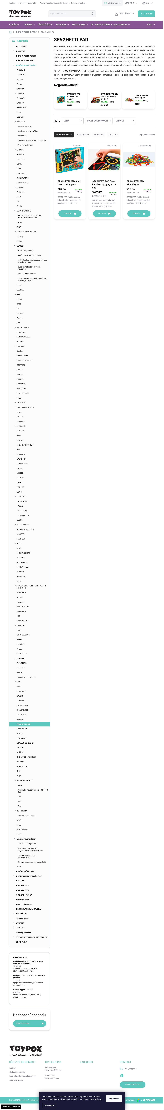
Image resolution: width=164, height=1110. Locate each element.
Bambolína (21, 98)
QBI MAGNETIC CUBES (26, 677)
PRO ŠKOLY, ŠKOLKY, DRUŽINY (28, 909)
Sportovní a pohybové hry (28, 131)
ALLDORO (21, 75)
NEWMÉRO (21, 611)
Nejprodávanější (64, 135)
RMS (19, 687)
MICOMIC (21, 558)
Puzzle (20, 506)
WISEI (19, 825)
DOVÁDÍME (20, 51)
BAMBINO (21, 93)
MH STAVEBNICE (23, 553)
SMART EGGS (22, 705)
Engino (19, 299)
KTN (18, 450)
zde (99, 1099)
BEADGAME (21, 108)
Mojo (19, 581)
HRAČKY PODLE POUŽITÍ (26, 56)
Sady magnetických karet (28, 844)
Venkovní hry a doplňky (27, 274)
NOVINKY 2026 (22, 890)
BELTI (19, 112)
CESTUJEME (21, 46)
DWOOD (20, 246)
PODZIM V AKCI (22, 900)
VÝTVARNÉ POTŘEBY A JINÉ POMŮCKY (32, 937)
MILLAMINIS (22, 562)
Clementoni (21, 173)
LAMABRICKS (22, 464)
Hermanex (21, 384)
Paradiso (20, 644)
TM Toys (20, 762)
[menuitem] (15, 25)
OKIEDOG (21, 625)
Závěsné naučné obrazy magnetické (32, 862)
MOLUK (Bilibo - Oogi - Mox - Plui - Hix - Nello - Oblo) (32, 587)
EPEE (19, 304)
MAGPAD (20, 534)
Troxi (19, 806)
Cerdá (19, 164)
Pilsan (19, 649)
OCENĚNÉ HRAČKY (24, 895)
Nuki (19, 801)
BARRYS (20, 103)
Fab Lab (20, 313)
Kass (19, 435)
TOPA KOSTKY (22, 766)
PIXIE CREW (22, 654)
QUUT (19, 682)
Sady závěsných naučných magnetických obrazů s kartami (30, 849)
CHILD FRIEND (23, 393)
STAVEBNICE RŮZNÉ (25, 743)
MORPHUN (21, 593)
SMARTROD (21, 715)
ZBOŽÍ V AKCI (21, 942)
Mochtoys (21, 576)
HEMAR (20, 379)
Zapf (19, 834)
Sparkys (20, 733)
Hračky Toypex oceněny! (23, 990)
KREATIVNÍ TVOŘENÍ (25, 445)
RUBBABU (21, 691)
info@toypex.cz (131, 1069)
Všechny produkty (23, 932)
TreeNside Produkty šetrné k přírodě (32, 140)
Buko (20, 785)
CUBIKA (20, 187)
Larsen (19, 468)
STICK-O (20, 748)
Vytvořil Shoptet (128, 1100)
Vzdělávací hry (23, 515)
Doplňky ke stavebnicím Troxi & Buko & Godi (33, 791)
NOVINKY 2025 (22, 885)
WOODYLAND (22, 830)
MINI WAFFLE (22, 567)
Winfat (19, 820)
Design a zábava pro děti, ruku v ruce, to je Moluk (29, 976)
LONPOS (20, 487)
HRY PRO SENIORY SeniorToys (28, 876)
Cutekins (20, 192)
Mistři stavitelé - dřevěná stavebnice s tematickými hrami (32, 261)
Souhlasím (114, 1098)
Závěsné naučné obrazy (26, 839)
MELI (19, 543)
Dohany (20, 236)
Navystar (20, 602)
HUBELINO (21, 388)
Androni (20, 79)
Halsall (19, 370)
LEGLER (20, 473)
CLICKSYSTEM (23, 178)
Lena (19, 482)
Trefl (18, 771)
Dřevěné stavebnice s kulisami (29, 255)
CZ (18, 202)
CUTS (19, 197)
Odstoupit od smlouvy (11, 1107)
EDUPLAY (20, 290)
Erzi (18, 309)
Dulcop (19, 241)
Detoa (19, 222)
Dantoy (20, 206)
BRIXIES (20, 150)
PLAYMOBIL (22, 663)
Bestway (20, 117)
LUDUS (19, 520)
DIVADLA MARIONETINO (27, 232)
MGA (19, 548)
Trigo (19, 776)
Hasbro (20, 374)
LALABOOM (22, 459)
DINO (19, 227)
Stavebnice (22, 136)
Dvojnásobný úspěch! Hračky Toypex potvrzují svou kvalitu (28, 962)
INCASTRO (21, 403)
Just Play (20, 431)
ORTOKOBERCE (23, 635)
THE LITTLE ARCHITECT (26, 757)
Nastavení (49, 1105)
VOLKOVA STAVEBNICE (26, 815)
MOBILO (20, 572)
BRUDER (20, 155)
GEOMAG (20, 346)
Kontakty (12, 3)
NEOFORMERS (23, 607)
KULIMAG (21, 454)
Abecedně (113, 135)
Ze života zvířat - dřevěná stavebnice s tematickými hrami (33, 279)
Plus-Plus (20, 668)
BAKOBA (20, 89)
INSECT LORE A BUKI (25, 407)
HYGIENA (20, 881)
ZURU (19, 867)
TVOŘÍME (20, 928)
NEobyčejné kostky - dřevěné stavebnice (29, 268)
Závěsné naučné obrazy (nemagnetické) (27, 856)
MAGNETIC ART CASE (25, 529)
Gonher (20, 351)
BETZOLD (21, 122)
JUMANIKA (21, 426)
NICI (18, 616)
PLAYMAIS (21, 658)
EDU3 (19, 285)
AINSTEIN (21, 70)
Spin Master (21, 738)
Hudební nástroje (24, 126)
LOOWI (20, 492)
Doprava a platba (78, 3)
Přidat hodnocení (22, 1023)
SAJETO (20, 696)
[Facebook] (122, 1075)
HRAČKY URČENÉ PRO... (26, 871)
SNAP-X (20, 719)
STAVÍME (20, 923)
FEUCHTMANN (23, 327)
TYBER (19, 640)
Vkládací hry (22, 511)
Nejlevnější (83, 135)
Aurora (19, 84)
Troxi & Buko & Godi (24, 780)
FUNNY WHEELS (23, 337)
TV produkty (22, 811)
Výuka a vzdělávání (25, 145)
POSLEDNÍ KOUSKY (24, 904)
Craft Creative (22, 183)
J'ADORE (20, 421)
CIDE (19, 169)
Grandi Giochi (22, 356)
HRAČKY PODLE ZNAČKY (26, 65)
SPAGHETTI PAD (23, 724)
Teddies (20, 752)
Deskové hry (22, 501)
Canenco (20, 159)
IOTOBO (20, 417)
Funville (20, 342)
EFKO (19, 295)
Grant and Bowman (25, 360)
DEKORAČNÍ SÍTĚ (24, 211)
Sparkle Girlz (22, 729)
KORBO (20, 440)
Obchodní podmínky (28, 3)
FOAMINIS (21, 332)
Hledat (92, 14)
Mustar (20, 597)
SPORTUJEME (22, 918)
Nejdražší (98, 135)
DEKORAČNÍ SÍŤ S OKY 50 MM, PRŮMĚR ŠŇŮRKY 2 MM (30, 217)
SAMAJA (20, 701)
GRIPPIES (21, 365)
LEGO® (20, 478)
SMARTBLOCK (22, 710)
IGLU (19, 398)
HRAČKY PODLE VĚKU (25, 61)
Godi (19, 797)
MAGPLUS (21, 539)
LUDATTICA (21, 496)
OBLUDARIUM (22, 621)
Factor (19, 318)
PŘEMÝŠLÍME (22, 914)
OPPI (19, 630)
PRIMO (20, 672)
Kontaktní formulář (132, 1084)
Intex (19, 412)
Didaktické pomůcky (25, 251)
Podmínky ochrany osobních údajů (53, 3)
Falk (18, 323)
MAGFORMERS (23, 525)
